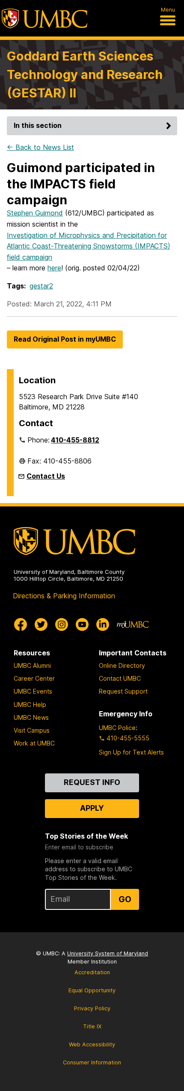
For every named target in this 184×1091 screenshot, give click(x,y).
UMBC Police (117, 727)
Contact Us (46, 476)
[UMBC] (44, 18)
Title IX (92, 1026)
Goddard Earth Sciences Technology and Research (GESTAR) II (85, 74)
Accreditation (92, 972)
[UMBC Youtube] (82, 624)
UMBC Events (33, 691)
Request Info (92, 782)
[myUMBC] (132, 624)
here (54, 268)
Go (125, 899)
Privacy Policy (92, 1008)
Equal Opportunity (92, 990)
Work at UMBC (34, 743)
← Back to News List (40, 147)
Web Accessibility (92, 1044)
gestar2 (41, 286)
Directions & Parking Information (64, 595)
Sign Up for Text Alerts (131, 752)
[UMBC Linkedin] (102, 624)
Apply (92, 807)
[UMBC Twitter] (41, 624)
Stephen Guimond (35, 213)
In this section (38, 125)
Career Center (34, 678)
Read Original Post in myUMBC (65, 339)
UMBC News (31, 717)
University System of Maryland (107, 953)
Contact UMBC (120, 678)
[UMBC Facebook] (20, 624)
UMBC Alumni (32, 665)
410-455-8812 (75, 440)
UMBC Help (30, 704)
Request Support (123, 691)
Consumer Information (92, 1062)
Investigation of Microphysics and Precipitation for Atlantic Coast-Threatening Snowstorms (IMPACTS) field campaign (88, 246)
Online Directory (122, 665)
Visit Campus (32, 730)
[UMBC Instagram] (61, 624)
